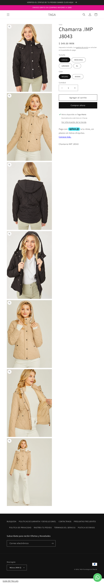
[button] (8, 15)
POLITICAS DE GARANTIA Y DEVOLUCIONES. (37, 521)
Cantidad (62, 82)
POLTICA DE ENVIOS (86, 527)
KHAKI (78, 76)
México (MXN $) (15, 567)
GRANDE (65, 66)
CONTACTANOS (65, 521)
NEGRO (65, 76)
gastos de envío (82, 47)
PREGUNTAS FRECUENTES (85, 521)
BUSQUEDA (11, 521)
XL (77, 66)
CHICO (64, 60)
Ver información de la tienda (73, 122)
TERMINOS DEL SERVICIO (64, 527)
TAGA (81, 569)
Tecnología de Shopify (90, 569)
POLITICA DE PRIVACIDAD (20, 527)
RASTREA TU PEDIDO (43, 527)
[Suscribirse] (52, 543)
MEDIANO (78, 60)
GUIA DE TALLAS (10, 581)
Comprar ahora (78, 105)
